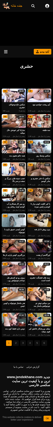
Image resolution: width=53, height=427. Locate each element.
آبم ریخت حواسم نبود (41, 104)
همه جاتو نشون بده (17, 156)
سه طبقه (46, 130)
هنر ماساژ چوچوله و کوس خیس (14, 304)
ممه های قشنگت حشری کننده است (40, 279)
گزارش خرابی (32, 367)
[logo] (12, 8)
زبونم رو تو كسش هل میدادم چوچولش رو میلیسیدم (16, 279)
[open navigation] (6, 52)
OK (47, 418)
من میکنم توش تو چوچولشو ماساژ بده (42, 304)
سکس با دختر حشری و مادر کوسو (40, 179)
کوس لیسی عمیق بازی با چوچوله (14, 230)
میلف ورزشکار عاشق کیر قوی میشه (39, 330)
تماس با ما (18, 367)
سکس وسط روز (43, 156)
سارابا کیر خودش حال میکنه (16, 131)
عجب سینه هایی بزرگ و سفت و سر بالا (15, 179)
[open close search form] (33, 6)
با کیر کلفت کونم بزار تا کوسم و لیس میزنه (40, 205)
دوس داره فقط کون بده (15, 329)
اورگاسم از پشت (43, 255)
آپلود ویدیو (44, 51)
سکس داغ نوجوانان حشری (17, 105)
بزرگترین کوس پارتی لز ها (14, 255)
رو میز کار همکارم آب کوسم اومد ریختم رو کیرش (16, 205)
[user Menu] (47, 6)
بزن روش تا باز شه (42, 229)
